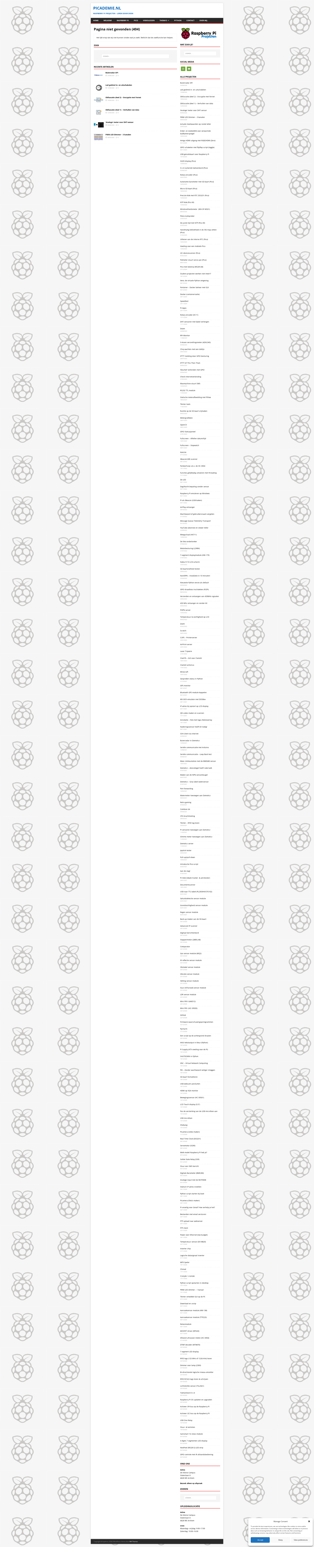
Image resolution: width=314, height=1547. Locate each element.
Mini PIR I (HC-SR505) (188, 1008)
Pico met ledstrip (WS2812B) (191, 267)
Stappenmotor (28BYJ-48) (190, 940)
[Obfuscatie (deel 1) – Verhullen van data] (99, 115)
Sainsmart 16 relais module (191, 1434)
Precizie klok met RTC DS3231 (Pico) (194, 195)
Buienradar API (111, 72)
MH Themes (134, 1542)
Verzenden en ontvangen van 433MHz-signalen (199, 596)
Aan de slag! (185, 871)
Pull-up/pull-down (187, 857)
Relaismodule (185, 1324)
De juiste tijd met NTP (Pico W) (192, 223)
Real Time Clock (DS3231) (190, 1139)
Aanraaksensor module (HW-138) (193, 1310)
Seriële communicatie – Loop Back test (196, 754)
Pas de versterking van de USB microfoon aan (198, 1111)
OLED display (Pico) (188, 161)
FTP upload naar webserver (191, 1221)
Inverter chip (185, 1248)
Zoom (182, 624)
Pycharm (183, 1029)
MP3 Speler (185, 1262)
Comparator (185, 946)
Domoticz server (186, 843)
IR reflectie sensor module (191, 960)
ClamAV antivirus (187, 665)
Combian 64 (185, 809)
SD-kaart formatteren (189, 1077)
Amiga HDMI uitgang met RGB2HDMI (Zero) (197, 140)
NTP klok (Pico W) (187, 202)
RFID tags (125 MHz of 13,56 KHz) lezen (196, 1358)
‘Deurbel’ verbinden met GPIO (192, 370)
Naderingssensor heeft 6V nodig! (193, 727)
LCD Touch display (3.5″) (190, 1104)
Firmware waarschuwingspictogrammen (196, 1022)
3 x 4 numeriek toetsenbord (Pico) (194, 168)
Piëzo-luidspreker (187, 216)
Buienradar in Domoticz (190, 740)
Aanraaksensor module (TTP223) (193, 1317)
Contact (190, 20)
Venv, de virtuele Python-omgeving (194, 280)
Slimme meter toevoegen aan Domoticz (196, 836)
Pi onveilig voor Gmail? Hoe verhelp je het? (197, 1207)
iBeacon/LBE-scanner (188, 459)
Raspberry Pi (123, 20)
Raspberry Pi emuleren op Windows (195, 493)
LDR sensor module (188, 994)
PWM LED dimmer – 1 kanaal (192, 1290)
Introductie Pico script (189, 864)
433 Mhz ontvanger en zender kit (193, 603)
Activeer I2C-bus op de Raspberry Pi (195, 1413)
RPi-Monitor (185, 335)
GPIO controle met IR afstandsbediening (196, 1454)
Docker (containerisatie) (190, 294)
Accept (260, 1540)
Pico (136, 20)
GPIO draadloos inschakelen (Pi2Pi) (194, 589)
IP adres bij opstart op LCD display (194, 706)
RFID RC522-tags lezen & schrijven (194, 1379)
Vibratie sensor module (189, 974)
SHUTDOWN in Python (189, 1056)
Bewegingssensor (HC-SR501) (192, 1097)
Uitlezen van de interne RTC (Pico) (194, 239)
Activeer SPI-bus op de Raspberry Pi (194, 1406)
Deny (280, 1540)
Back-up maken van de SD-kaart (193, 919)
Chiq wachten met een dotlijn (192, 349)
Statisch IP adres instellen (190, 1187)
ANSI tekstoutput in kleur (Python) (194, 1042)
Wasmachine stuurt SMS (190, 383)
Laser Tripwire (186, 651)
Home (95, 20)
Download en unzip (188, 1303)
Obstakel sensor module (190, 967)
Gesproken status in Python (191, 679)
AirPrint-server (186, 644)
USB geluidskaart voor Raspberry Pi (194, 154)
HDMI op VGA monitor (189, 1090)
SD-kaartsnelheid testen (190, 569)
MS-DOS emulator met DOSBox (193, 699)
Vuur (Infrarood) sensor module (193, 988)
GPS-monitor (185, 685)
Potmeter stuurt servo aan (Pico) (193, 260)
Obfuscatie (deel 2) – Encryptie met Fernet (123, 97)
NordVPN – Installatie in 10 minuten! (195, 576)
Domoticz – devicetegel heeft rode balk (196, 768)
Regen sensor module (189, 912)
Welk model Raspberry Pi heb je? (193, 1152)
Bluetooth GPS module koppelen (193, 692)
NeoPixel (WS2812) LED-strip (191, 1447)
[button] (309, 1521)
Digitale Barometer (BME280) (192, 1173)
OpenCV (183, 425)
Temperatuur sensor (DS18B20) (193, 1242)
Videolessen (149, 20)
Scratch (183, 630)
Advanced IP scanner (188, 926)
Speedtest (184, 301)
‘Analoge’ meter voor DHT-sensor (119, 122)
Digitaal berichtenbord (189, 933)
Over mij (203, 20)
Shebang (183, 1125)
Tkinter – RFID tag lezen (189, 823)
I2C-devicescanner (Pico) (190, 253)
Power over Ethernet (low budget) (194, 1235)
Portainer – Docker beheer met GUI (194, 287)
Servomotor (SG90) (187, 1145)
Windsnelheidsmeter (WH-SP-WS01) (195, 209)
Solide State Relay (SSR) (189, 1159)
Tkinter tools (185, 404)
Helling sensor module (189, 981)
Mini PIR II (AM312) (188, 1001)
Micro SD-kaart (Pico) (188, 188)
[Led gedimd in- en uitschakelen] (99, 90)
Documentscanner (187, 885)
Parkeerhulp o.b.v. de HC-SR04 (192, 466)
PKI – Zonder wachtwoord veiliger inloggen (197, 1070)
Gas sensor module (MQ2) (190, 953)
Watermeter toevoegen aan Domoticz (195, 795)
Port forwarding (186, 788)
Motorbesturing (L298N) (190, 548)
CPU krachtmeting (187, 816)
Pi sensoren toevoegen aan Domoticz (195, 830)
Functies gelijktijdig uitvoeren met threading (198, 473)
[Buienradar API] (99, 77)
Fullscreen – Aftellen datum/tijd (193, 438)
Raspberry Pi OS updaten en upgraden (196, 1399)
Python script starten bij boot (192, 1193)
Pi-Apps (183, 308)
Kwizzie (183, 452)
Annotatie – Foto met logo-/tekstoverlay (196, 720)
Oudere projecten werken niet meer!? (195, 273)
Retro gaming (185, 802)
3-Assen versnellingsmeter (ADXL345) (195, 342)
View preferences (301, 1540)
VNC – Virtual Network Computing (194, 1063)
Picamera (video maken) (190, 1132)
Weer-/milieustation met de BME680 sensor (198, 761)
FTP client (184, 1228)
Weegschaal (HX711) (188, 534)
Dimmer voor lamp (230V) (190, 1365)
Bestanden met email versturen (193, 1214)
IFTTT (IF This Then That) (190, 363)
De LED (183, 480)
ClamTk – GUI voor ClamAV (191, 658)
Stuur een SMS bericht (189, 1166)
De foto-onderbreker (188, 541)
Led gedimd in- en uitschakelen (118, 85)
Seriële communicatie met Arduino (194, 747)
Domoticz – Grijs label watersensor (194, 782)
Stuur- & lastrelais (187, 1427)
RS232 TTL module (187, 390)
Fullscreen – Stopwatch (189, 445)
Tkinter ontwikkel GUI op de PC (192, 1296)
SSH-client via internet (189, 733)
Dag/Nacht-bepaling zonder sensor (194, 486)
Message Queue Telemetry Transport (195, 521)
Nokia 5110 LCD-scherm (190, 562)
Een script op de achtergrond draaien (195, 1036)
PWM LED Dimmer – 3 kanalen (118, 134)
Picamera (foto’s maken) (190, 1200)
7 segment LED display (189, 1351)
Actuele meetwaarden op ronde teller (195, 124)
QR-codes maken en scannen (192, 713)
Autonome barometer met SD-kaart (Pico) (197, 182)
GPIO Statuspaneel (188, 431)
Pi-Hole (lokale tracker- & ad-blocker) (195, 878)
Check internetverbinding (190, 376)
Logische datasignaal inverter (192, 1255)
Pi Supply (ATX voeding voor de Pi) (194, 1049)
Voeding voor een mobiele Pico (192, 246)
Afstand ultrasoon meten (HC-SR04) (194, 1338)
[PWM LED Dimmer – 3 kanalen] (99, 139)
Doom (182, 328)
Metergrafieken (186, 418)
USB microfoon (186, 1118)
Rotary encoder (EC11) (189, 315)
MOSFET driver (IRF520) (189, 1331)
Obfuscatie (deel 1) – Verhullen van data (122, 110)
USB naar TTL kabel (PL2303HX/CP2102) (196, 891)
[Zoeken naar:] (135, 56)
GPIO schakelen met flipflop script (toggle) (197, 147)
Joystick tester (185, 850)
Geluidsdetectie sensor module (193, 898)
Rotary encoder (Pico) (188, 175)
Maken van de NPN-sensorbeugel (194, 775)
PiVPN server (185, 610)
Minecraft (184, 672)
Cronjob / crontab (187, 1276)
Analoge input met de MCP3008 (193, 1180)
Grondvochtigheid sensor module (194, 905)
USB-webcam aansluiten (190, 1084)
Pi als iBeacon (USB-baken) (191, 500)
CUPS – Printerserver (188, 637)
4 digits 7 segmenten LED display (193, 1441)
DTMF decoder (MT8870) (190, 1345)
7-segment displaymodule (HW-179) (194, 555)
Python (177, 20)
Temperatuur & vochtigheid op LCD (194, 617)
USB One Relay (186, 1420)
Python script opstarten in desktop (194, 1283)
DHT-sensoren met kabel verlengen (194, 322)
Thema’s (163, 20)
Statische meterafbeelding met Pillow (195, 397)
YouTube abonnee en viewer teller (194, 528)
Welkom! (108, 20)
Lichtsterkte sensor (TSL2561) (192, 1386)
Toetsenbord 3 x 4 (187, 1393)
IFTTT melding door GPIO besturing (194, 356)
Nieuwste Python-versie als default (194, 582)
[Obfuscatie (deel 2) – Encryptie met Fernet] (99, 102)
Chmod (183, 1269)
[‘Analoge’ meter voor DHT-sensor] (99, 127)
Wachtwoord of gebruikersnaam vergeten (197, 514)
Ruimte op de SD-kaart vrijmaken (193, 411)
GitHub (183, 1015)
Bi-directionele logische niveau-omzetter (196, 1372)
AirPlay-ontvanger (187, 507)
